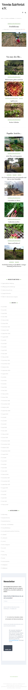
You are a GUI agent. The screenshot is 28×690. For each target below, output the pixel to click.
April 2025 (4, 350)
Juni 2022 (4, 461)
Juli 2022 (4, 457)
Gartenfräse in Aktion (14, 200)
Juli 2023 (4, 417)
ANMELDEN (8, 649)
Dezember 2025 (6, 326)
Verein (19, 174)
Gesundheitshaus (6, 527)
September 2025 (6, 333)
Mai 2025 (4, 347)
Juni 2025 (4, 343)
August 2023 (5, 414)
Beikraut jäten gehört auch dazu (14, 79)
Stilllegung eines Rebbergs (8, 286)
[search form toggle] (25, 13)
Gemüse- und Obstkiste (14, 23)
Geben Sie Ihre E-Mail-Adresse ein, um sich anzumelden (13, 597)
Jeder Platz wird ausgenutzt (14, 156)
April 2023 (4, 427)
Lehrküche (4, 538)
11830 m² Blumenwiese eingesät (10, 296)
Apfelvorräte (14, 101)
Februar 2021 (5, 504)
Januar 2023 (5, 437)
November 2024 (6, 363)
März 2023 (4, 430)
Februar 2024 (5, 394)
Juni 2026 (4, 306)
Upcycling (4, 554)
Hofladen (4, 534)
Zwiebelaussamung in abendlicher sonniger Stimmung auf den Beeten (14, 265)
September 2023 (6, 410)
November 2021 (6, 481)
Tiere (3, 551)
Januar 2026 (5, 323)
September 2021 (6, 484)
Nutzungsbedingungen (14, 640)
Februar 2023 (5, 434)
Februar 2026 (5, 320)
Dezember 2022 (6, 440)
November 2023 (6, 404)
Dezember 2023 (6, 400)
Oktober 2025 (5, 330)
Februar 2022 (5, 474)
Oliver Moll (6, 29)
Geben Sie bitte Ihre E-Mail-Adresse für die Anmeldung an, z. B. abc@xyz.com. (11, 608)
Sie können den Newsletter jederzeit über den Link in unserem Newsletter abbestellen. (13, 625)
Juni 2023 (4, 420)
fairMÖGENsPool (6, 521)
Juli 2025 (4, 340)
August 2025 (5, 336)
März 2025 (4, 353)
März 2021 (4, 501)
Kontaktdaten (14, 676)
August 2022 (5, 454)
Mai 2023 (4, 424)
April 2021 (4, 498)
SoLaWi (21, 98)
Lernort (9, 174)
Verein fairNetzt (5, 561)
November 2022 (6, 444)
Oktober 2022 (5, 447)
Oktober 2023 (5, 407)
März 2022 (4, 471)
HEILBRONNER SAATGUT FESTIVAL (11, 531)
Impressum (18, 687)
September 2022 (6, 451)
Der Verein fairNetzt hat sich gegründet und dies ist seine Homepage (14, 178)
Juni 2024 (4, 380)
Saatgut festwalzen (6, 293)
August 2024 (5, 373)
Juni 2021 (4, 491)
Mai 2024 (4, 383)
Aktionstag (4, 514)
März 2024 (4, 390)
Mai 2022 (4, 464)
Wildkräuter (4, 568)
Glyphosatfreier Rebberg (8, 283)
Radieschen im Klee (14, 222)
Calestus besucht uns (7, 290)
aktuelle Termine (6, 517)
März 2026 (4, 316)
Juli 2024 (4, 377)
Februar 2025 (5, 357)
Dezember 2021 (6, 477)
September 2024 (6, 370)
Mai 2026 (4, 310)
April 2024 (4, 387)
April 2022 (4, 467)
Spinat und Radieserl (14, 243)
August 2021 (5, 487)
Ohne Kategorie (6, 544)
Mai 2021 (4, 494)
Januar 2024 (5, 397)
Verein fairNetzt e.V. (13, 6)
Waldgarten (5, 564)
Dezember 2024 (6, 360)
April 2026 (4, 313)
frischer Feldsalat (14, 122)
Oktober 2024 (5, 367)
